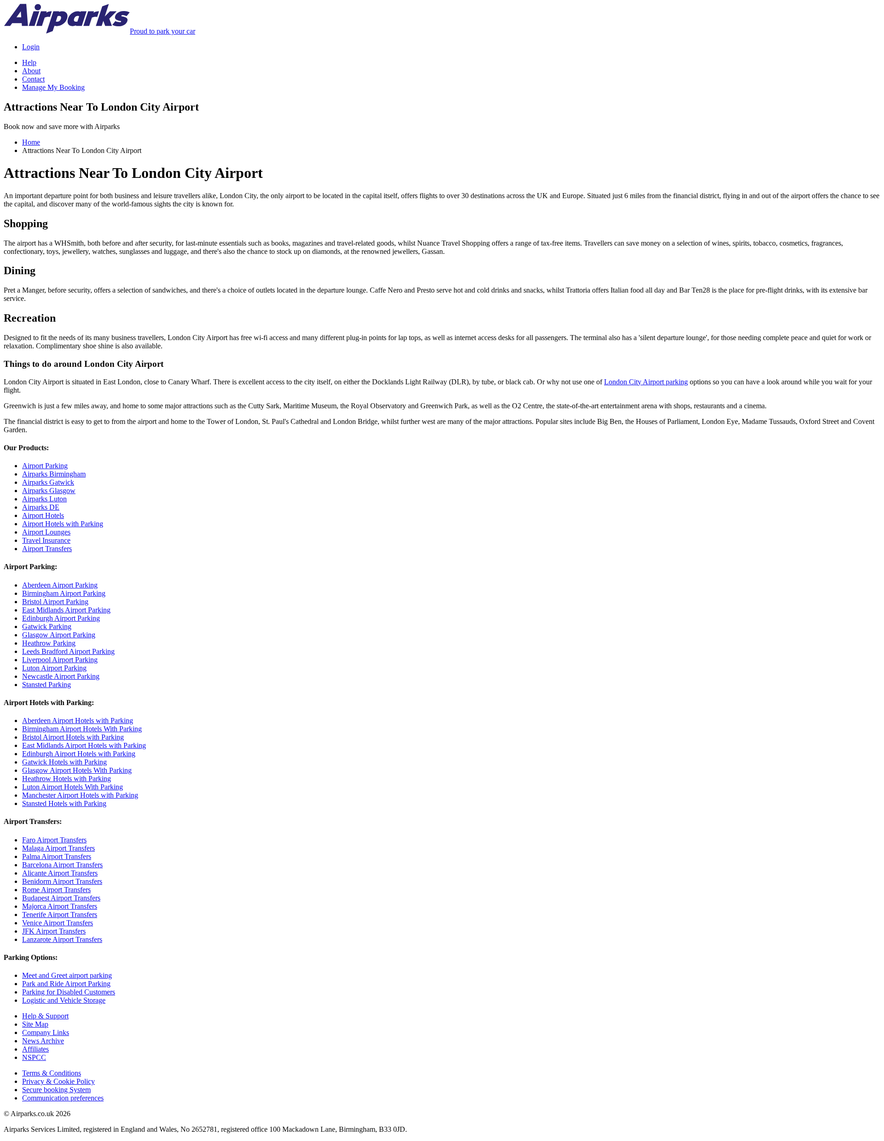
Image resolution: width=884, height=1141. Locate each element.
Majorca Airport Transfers (59, 906)
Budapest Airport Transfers (61, 898)
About (31, 71)
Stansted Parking (46, 684)
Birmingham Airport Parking (63, 593)
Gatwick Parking (46, 626)
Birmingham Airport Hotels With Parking (82, 729)
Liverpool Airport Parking (60, 660)
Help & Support (45, 1016)
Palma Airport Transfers (56, 856)
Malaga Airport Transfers (58, 848)
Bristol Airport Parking (55, 602)
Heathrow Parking (49, 643)
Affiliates (35, 1049)
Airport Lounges (46, 532)
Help (29, 62)
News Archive (43, 1041)
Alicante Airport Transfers (60, 873)
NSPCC (34, 1057)
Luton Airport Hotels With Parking (72, 787)
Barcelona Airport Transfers (62, 865)
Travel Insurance (46, 540)
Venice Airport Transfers (57, 923)
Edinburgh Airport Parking (61, 618)
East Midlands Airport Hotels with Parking (84, 745)
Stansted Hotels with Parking (64, 803)
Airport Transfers (47, 549)
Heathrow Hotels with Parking (66, 778)
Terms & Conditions (51, 1073)
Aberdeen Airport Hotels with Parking (77, 720)
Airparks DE (40, 507)
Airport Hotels (43, 515)
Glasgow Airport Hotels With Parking (77, 770)
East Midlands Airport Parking (66, 610)
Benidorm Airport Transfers (62, 881)
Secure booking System (56, 1090)
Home (31, 142)
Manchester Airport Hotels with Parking (80, 795)
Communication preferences (63, 1098)
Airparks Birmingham (54, 474)
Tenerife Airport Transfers (59, 914)
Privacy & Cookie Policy (58, 1081)
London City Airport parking (646, 382)
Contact (33, 79)
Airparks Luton (44, 499)
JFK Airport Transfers (54, 931)
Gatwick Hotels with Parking (64, 762)
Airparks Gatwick (48, 482)
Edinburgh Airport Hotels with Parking (78, 754)
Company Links (45, 1032)
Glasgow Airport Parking (58, 635)
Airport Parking (45, 466)
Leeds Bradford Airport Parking (68, 651)
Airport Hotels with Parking (62, 524)
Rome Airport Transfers (56, 890)
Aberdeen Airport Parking (60, 585)
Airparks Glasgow (49, 490)
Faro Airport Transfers (54, 840)
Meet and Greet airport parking (67, 975)
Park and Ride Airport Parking (66, 984)
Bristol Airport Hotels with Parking (73, 737)
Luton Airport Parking (54, 668)
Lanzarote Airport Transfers (62, 939)
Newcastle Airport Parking (60, 676)
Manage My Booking (53, 87)
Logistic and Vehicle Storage (63, 1000)
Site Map (35, 1024)
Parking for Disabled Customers (68, 992)
